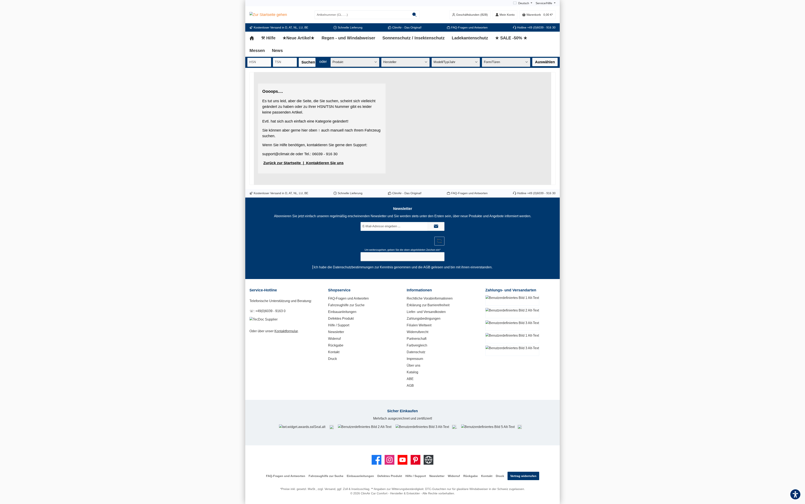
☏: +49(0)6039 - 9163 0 (267, 311)
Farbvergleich (417, 345)
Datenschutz (416, 352)
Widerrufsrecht (417, 332)
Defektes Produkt (341, 318)
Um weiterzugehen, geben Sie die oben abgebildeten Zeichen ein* (403, 249)
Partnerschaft (416, 338)
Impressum (415, 359)
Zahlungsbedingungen (423, 318)
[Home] (255, 38)
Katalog (412, 372)
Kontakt (333, 352)
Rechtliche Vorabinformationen (430, 298)
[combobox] (362, 14)
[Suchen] (414, 14)
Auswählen (545, 62)
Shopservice (339, 290)
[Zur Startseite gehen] (268, 15)
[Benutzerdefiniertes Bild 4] (454, 427)
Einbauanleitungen (342, 312)
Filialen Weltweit (419, 325)
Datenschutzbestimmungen (353, 267)
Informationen (419, 290)
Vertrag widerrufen (523, 476)
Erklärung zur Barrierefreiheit (428, 305)
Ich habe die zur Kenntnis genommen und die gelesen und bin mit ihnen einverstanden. (403, 267)
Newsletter (336, 332)
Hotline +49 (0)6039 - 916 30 (536, 27)
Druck (332, 359)
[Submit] (436, 226)
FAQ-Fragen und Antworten (469, 27)
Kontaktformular (286, 331)
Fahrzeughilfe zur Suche (346, 305)
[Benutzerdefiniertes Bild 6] (520, 427)
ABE (410, 379)
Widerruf (334, 338)
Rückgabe (335, 345)
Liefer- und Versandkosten (426, 312)
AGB (426, 267)
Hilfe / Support (338, 325)
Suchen (308, 62)
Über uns (413, 365)
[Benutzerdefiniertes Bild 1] (332, 426)
